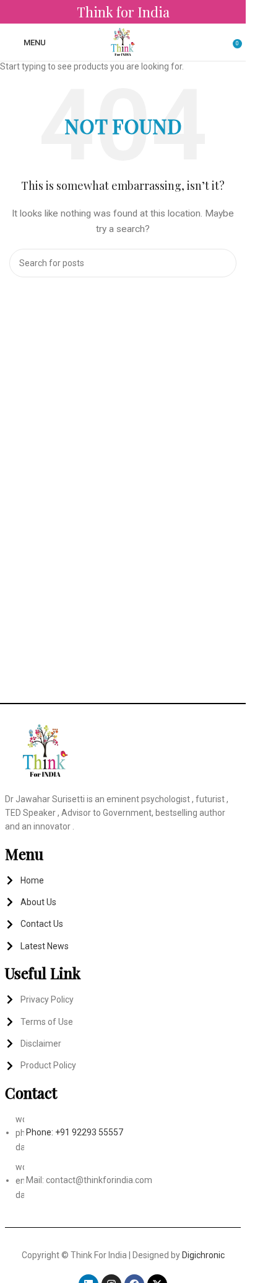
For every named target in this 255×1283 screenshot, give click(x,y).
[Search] (219, 42)
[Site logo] (123, 42)
